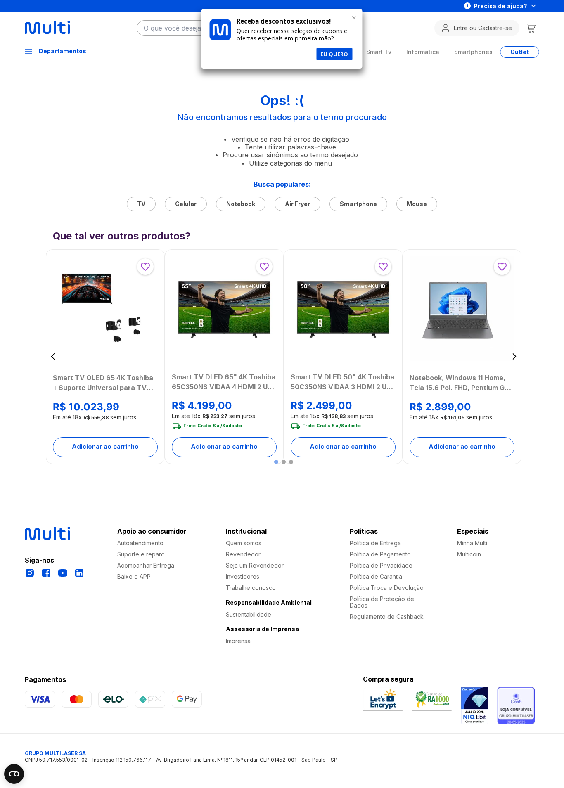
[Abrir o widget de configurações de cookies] (14, 774)
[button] (276, 462)
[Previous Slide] (53, 356)
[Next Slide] (514, 356)
